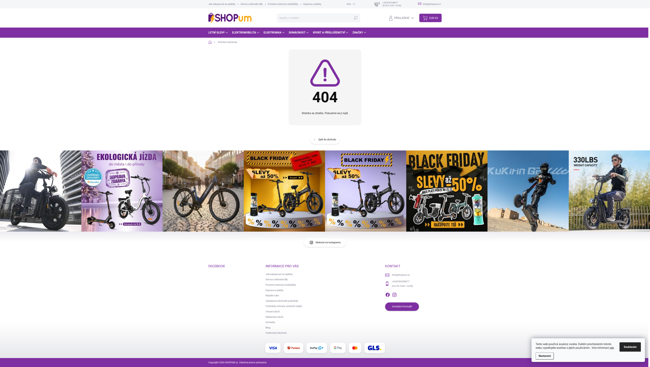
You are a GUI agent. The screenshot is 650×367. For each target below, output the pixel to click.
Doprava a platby (312, 4)
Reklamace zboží (274, 317)
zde (612, 347)
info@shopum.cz (401, 275)
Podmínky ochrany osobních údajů (284, 306)
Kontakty (270, 322)
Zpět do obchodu (327, 139)
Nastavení (545, 356)
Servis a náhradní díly (252, 4)
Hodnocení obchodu (276, 333)
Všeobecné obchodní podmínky (282, 301)
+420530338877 (400, 281)
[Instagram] (394, 294)
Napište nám (272, 295)
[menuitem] (218, 33)
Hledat (355, 18)
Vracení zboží (273, 311)
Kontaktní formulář (402, 306)
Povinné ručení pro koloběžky (283, 4)
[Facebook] (387, 294)
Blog (268, 327)
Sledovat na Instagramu (328, 242)
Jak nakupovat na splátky (221, 4)
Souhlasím (630, 347)
